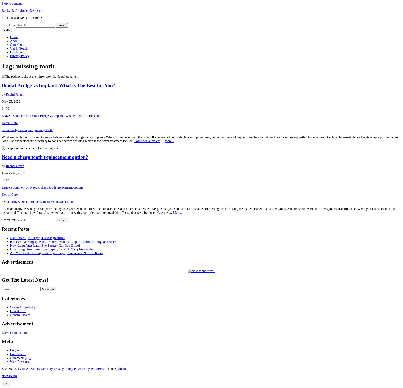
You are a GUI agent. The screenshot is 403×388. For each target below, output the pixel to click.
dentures (48, 201)
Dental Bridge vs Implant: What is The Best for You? (58, 85)
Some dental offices (147, 141)
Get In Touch (19, 48)
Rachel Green (15, 94)
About (14, 41)
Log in (14, 350)
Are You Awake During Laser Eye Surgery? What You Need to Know (56, 253)
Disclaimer (17, 52)
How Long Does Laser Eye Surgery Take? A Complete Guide (51, 249)
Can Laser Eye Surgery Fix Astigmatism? (37, 238)
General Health (20, 315)
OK (5, 384)
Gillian (121, 369)
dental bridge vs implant (17, 130)
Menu (6, 29)
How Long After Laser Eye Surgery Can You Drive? (45, 245)
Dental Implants (31, 201)
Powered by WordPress (89, 369)
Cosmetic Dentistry (22, 307)
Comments (20, 358)
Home (14, 37)
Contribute (17, 44)
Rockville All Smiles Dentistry (22, 10)
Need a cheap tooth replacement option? (45, 157)
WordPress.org (20, 361)
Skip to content (12, 3)
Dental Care (10, 123)
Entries (18, 354)
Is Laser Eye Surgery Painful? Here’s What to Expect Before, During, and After (63, 242)
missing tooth (44, 130)
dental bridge (10, 201)
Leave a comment (51, 116)
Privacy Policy (19, 56)
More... (169, 141)
